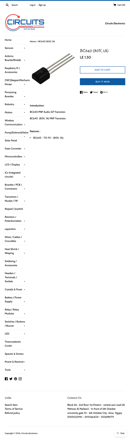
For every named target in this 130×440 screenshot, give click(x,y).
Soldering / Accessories (11, 263)
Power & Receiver (15, 361)
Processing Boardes (15, 94)
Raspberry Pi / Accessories (12, 70)
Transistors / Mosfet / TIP (15, 198)
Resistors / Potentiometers (15, 219)
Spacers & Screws (14, 353)
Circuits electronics (29, 433)
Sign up (42, 4)
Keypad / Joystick (14, 208)
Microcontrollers (15, 156)
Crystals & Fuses (15, 289)
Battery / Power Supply (15, 299)
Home (8, 39)
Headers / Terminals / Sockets (15, 277)
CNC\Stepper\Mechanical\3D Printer (15, 82)
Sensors (15, 47)
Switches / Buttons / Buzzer (15, 323)
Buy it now (103, 81)
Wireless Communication (15, 122)
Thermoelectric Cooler (13, 343)
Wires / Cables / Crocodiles (15, 239)
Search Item (11, 404)
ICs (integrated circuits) (15, 174)
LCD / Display (15, 164)
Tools (15, 369)
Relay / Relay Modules (15, 311)
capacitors (15, 228)
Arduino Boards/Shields (15, 58)
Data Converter (15, 148)
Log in (33, 4)
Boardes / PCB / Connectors (15, 186)
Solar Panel (11, 140)
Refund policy (12, 412)
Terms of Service (14, 408)
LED (15, 333)
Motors (15, 112)
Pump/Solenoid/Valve (15, 134)
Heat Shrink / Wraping (15, 251)
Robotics (15, 104)
